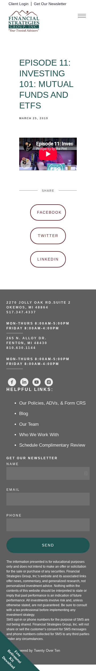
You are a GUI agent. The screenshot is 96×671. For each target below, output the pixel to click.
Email (13, 490)
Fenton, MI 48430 (26, 343)
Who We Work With (39, 434)
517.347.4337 (21, 312)
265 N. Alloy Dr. (27, 338)
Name (12, 464)
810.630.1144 (21, 348)
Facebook (49, 212)
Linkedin (48, 259)
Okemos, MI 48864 (27, 307)
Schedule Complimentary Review (52, 445)
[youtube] (36, 382)
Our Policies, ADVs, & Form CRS (52, 403)
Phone (14, 515)
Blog (23, 413)
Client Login (19, 4)
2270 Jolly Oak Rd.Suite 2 (38, 302)
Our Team (29, 424)
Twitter (48, 235)
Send (48, 545)
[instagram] (49, 382)
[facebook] (12, 382)
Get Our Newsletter (50, 4)
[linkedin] (24, 382)
